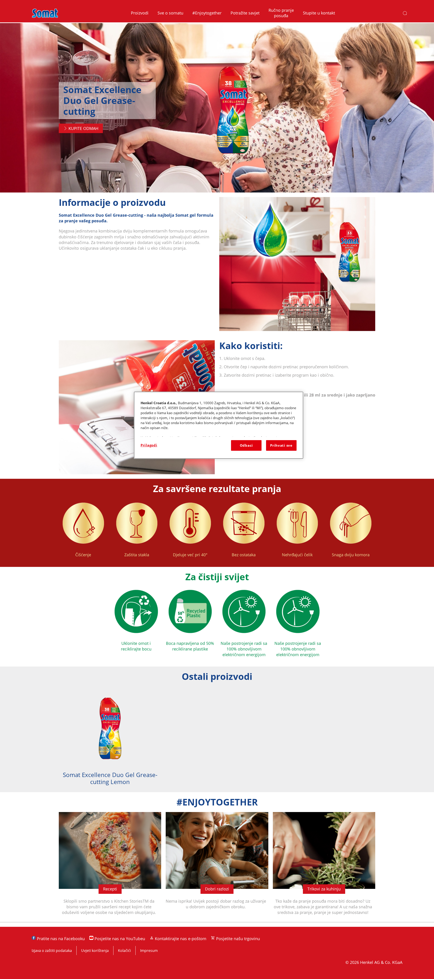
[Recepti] (110, 867)
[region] (218, 425)
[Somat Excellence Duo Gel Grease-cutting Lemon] (110, 739)
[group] (217, 739)
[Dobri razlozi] (217, 867)
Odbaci (246, 445)
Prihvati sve (281, 445)
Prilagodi (149, 445)
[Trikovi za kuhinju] (324, 867)
